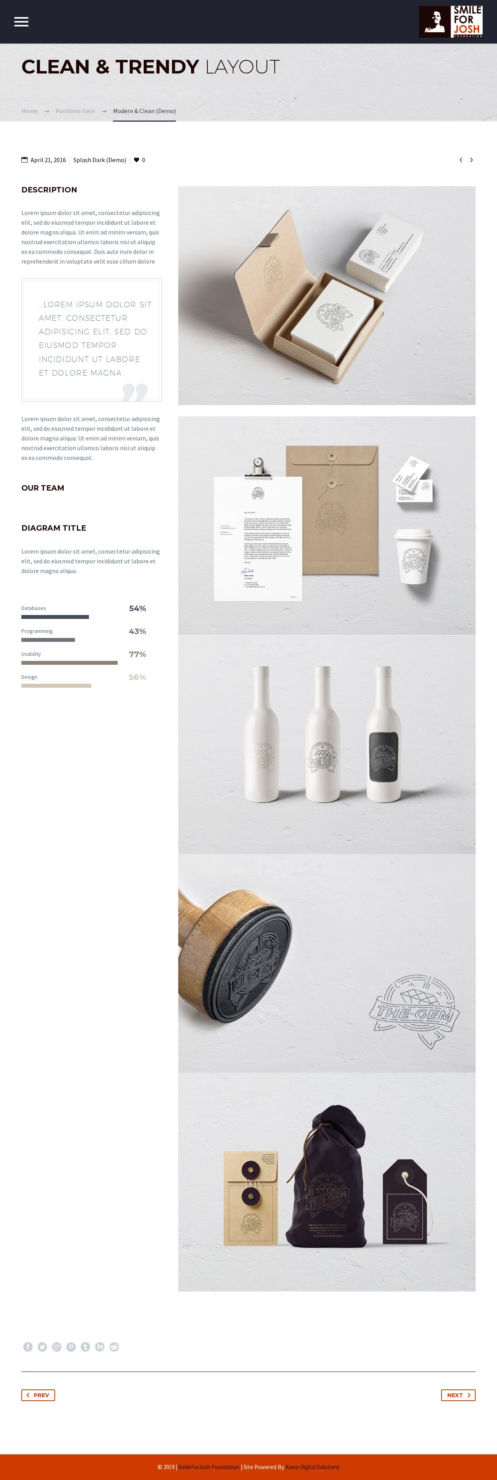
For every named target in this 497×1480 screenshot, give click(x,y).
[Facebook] (28, 1347)
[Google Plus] (56, 1347)
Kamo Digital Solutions (312, 1467)
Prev (41, 1395)
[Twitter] (42, 1347)
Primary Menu (21, 22)
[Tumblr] (85, 1347)
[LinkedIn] (99, 1347)
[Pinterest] (71, 1347)
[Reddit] (114, 1347)
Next (455, 1395)
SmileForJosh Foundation (209, 1467)
